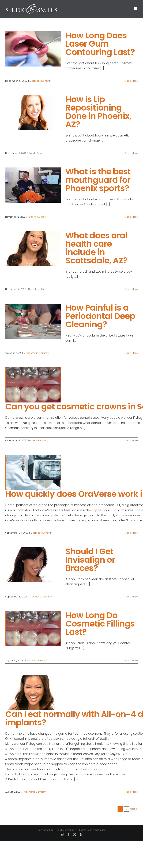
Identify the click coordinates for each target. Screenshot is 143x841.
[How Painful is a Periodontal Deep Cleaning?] (33, 321)
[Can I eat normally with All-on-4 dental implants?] (33, 692)
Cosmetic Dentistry (40, 81)
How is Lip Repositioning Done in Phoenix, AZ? (98, 111)
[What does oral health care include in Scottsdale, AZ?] (33, 249)
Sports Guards (37, 153)
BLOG (103, 830)
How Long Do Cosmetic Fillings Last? (100, 623)
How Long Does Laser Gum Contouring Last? (100, 44)
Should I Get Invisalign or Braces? (90, 560)
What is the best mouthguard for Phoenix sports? (98, 180)
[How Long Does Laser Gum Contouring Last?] (33, 49)
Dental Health (36, 289)
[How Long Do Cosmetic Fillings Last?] (33, 628)
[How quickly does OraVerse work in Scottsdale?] (33, 472)
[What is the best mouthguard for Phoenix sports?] (33, 185)
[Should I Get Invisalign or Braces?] (33, 564)
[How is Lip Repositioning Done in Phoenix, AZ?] (33, 112)
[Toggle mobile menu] (136, 8)
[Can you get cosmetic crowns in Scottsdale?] (33, 384)
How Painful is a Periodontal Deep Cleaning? (100, 316)
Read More (131, 81)
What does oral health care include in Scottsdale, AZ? (96, 248)
